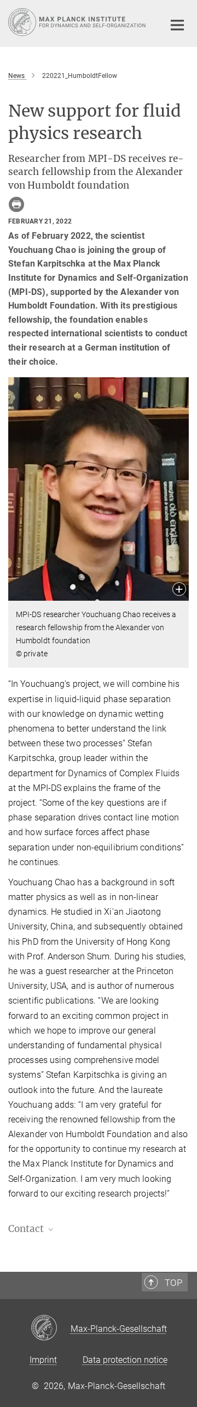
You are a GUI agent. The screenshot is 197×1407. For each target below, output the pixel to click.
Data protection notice (125, 1360)
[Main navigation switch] (177, 25)
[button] (179, 590)
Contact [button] (27, 1228)
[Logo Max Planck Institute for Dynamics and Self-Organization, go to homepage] (78, 22)
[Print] (16, 204)
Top (173, 1282)
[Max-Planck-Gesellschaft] (51, 1328)
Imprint (43, 1360)
